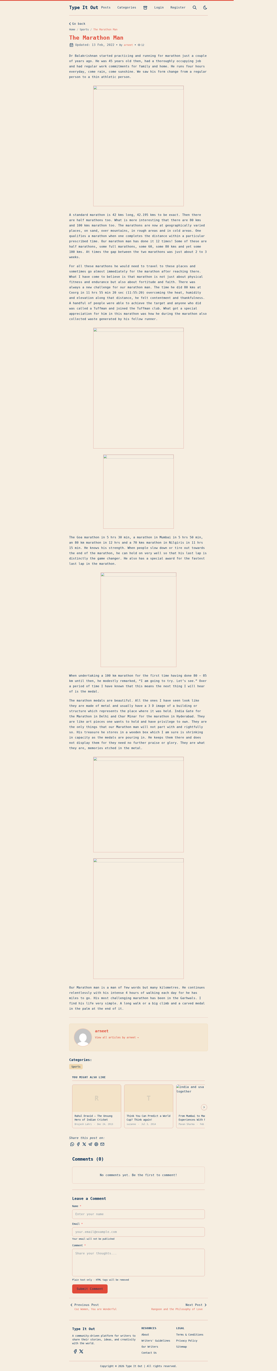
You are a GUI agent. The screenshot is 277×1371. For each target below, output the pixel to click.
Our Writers (150, 1346)
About (145, 1334)
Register (178, 7)
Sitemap (181, 1346)
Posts (106, 7)
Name (76, 1206)
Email (77, 1223)
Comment (79, 1245)
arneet (128, 44)
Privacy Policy (186, 1340)
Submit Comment (90, 1289)
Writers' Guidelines (156, 1340)
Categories (126, 7)
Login (159, 7)
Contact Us (149, 1352)
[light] (205, 8)
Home (72, 29)
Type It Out (83, 7)
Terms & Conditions (189, 1334)
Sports (84, 29)
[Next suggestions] (204, 1107)
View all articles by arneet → (117, 1037)
